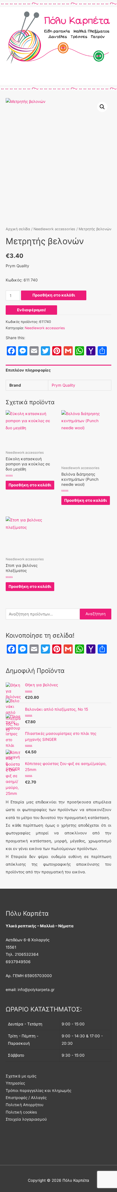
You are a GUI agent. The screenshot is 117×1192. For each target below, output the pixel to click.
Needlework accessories (54, 229)
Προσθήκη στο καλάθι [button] (30, 485)
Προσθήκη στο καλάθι (53, 295)
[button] (102, 107)
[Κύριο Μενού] (58, 78)
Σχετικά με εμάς (21, 1076)
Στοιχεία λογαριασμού (26, 1119)
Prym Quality (63, 385)
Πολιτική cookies (21, 1112)
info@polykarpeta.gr (36, 989)
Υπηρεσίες (15, 1083)
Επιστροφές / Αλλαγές (26, 1097)
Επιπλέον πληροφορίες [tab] (28, 370)
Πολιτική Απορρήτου (24, 1104)
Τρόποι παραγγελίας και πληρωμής (38, 1090)
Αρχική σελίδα (18, 229)
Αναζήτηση (95, 613)
